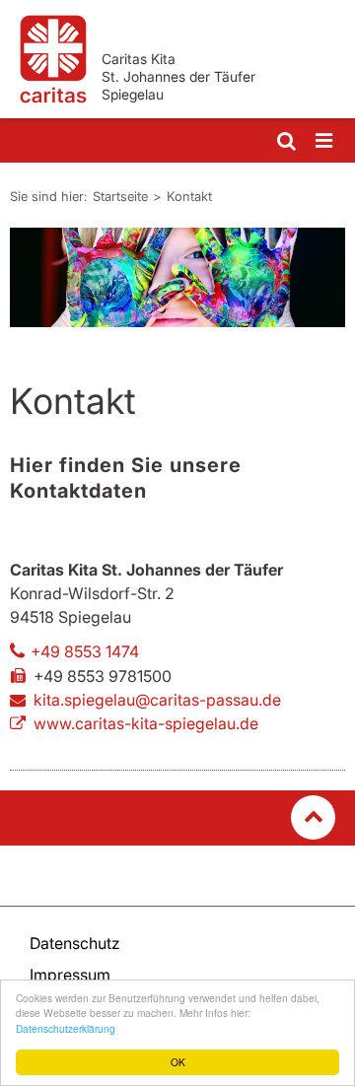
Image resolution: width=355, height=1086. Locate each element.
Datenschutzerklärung (65, 1028)
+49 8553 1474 (85, 651)
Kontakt (189, 196)
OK (178, 1061)
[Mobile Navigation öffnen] (325, 141)
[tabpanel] (177, 277)
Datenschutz (75, 943)
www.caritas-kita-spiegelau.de (146, 723)
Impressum (70, 974)
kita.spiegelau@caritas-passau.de (157, 700)
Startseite (120, 196)
